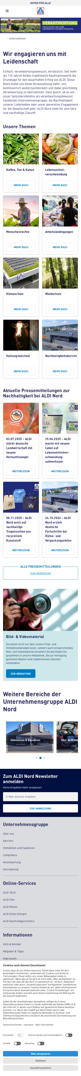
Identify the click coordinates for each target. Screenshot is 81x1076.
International (10, 869)
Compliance (10, 855)
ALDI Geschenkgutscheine (18, 921)
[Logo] (40, 11)
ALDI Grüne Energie (15, 914)
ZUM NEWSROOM (40, 573)
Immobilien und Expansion (19, 848)
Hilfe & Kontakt (12, 944)
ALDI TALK (9, 892)
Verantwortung (12, 862)
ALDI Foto (9, 899)
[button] (7, 12)
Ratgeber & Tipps (13, 951)
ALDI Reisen (10, 907)
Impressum (10, 958)
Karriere (8, 841)
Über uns (8, 833)
